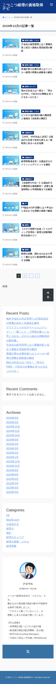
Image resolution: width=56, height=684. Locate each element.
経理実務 (11, 546)
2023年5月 (12, 483)
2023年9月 (12, 470)
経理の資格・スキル (17, 541)
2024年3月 (12, 448)
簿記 (8, 533)
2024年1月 (12, 457)
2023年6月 (12, 479)
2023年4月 (12, 487)
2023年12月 (13, 461)
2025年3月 (12, 422)
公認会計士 (12, 524)
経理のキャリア (15, 537)
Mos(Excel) (12, 520)
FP (8, 515)
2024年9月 (12, 439)
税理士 (10, 528)
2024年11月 (13, 431)
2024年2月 (12, 453)
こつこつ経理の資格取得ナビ (22, 6)
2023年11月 (13, 466)
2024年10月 (13, 435)
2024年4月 (12, 444)
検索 (5, 286)
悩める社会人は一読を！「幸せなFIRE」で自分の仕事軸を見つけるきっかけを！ (27, 366)
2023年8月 (12, 474)
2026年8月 (12, 418)
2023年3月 (12, 492)
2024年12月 (13, 426)
